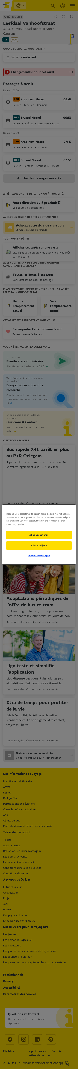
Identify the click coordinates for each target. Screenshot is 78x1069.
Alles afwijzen (39, 545)
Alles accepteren (39, 534)
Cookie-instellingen (39, 555)
